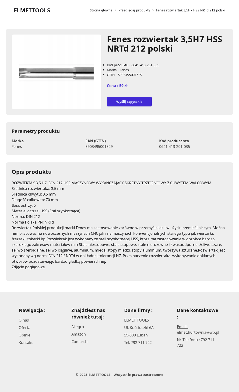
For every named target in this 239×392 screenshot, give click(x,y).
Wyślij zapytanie (129, 101)
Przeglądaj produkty (134, 10)
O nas (24, 320)
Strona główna (101, 10)
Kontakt (26, 342)
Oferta (24, 327)
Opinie (24, 335)
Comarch (79, 341)
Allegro (77, 326)
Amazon (78, 334)
